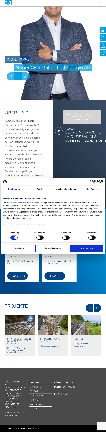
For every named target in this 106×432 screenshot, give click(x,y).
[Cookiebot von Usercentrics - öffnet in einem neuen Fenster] (91, 182)
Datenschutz (36, 404)
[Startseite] (103, 30)
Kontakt (33, 391)
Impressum (34, 400)
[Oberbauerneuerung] (53, 335)
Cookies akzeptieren (82, 119)
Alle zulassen (87, 248)
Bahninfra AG (61, 394)
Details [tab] (40, 189)
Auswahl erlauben (53, 248)
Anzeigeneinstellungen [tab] (65, 189)
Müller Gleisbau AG (64, 382)
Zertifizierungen (38, 396)
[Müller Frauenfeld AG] (8, 2)
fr (101, 3)
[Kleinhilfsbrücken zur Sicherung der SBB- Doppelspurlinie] (20, 335)
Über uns (34, 382)
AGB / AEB (34, 409)
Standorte (35, 387)
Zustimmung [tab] (14, 189)
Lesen (16, 276)
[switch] (40, 237)
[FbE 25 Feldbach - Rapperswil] (86, 335)
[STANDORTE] (103, 45)
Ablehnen (19, 248)
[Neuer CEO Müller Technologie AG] (53, 50)
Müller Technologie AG (64, 388)
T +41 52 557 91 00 (13, 393)
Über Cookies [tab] (92, 189)
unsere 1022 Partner (20, 202)
